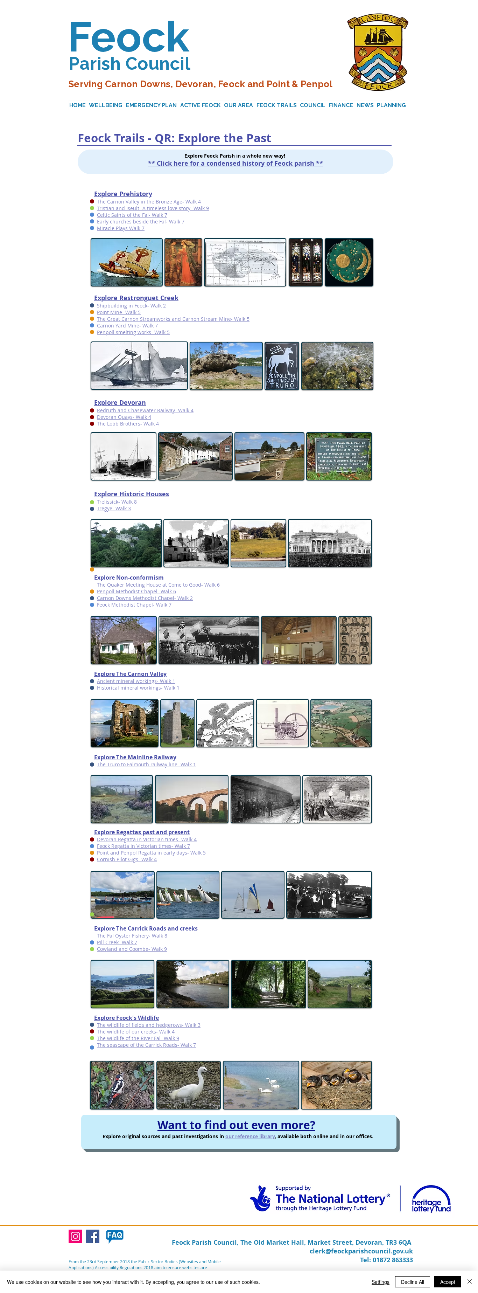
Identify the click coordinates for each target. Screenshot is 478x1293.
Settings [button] (380, 1281)
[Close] (469, 1281)
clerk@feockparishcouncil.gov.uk (361, 1251)
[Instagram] (75, 1236)
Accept (447, 1281)
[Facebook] (92, 1236)
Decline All (412, 1281)
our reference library (250, 1136)
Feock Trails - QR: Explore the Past (174, 138)
